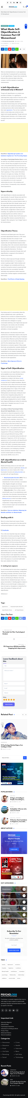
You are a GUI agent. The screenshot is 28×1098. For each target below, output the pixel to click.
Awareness (4, 742)
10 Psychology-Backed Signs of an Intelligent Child (17, 1073)
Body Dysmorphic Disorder (11, 477)
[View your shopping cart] (26, 7)
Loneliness (18, 968)
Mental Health (5, 971)
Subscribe (14, 849)
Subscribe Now (14, 950)
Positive (18, 817)
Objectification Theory (7, 610)
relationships (21, 975)
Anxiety (23, 468)
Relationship (13, 975)
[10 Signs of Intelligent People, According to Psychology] (4, 798)
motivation (21, 971)
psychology (4, 975)
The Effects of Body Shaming (16, 279)
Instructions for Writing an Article (9, 1028)
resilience (4, 978)
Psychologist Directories (7, 1026)
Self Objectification (19, 610)
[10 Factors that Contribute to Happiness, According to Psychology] (4, 820)
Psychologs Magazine (8, 41)
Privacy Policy (4, 1030)
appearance (9, 110)
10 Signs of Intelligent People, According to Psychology (17, 799)
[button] (23, 714)
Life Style (12, 795)
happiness (10, 968)
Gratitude (5, 530)
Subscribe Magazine (6, 1022)
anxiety (3, 964)
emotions (17, 964)
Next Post (21, 644)
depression (4, 470)
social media (12, 978)
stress (18, 978)
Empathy (4, 968)
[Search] (23, 7)
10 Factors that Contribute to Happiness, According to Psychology (18, 821)
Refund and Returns (6, 1033)
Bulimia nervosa (6, 498)
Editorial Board (5, 1024)
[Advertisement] (14, 137)
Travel (12, 806)
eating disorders (18, 472)
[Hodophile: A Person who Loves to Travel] (4, 809)
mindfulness (14, 971)
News (11, 1079)
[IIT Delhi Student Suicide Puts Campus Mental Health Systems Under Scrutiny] (4, 1082)
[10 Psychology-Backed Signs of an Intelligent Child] (4, 1073)
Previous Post (8, 630)
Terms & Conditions (6, 1035)
